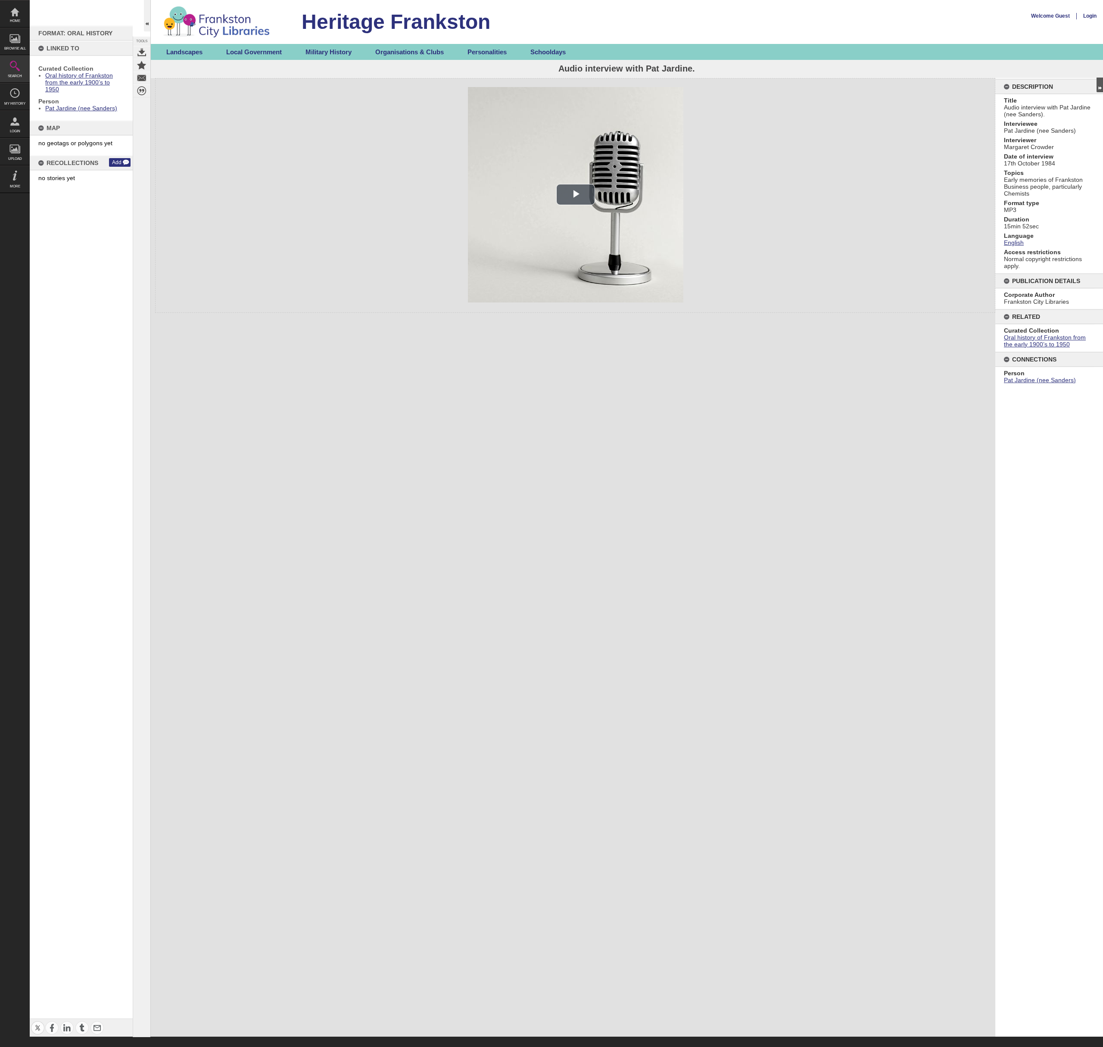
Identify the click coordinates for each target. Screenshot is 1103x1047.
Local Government (254, 52)
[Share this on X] (37, 1022)
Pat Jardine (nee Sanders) (81, 108)
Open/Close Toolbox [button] (147, 15)
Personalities (487, 52)
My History (14, 104)
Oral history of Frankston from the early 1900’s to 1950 (79, 82)
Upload (15, 159)
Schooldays (548, 52)
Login (15, 131)
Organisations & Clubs (409, 52)
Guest (1062, 16)
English (1014, 242)
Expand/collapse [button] (1100, 85)
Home (15, 21)
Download (141, 52)
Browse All (15, 48)
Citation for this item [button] (141, 90)
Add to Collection (141, 65)
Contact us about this (141, 78)
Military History (328, 52)
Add (117, 162)
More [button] (15, 186)
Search (15, 76)
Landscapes (184, 52)
